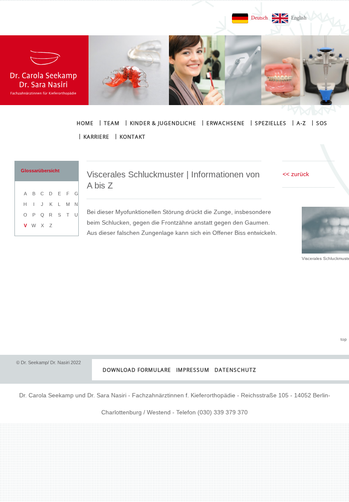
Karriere (93, 136)
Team (109, 123)
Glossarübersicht (40, 170)
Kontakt (130, 136)
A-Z (299, 123)
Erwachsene (223, 123)
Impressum (192, 370)
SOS (319, 123)
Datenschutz (235, 370)
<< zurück (296, 174)
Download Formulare (137, 370)
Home (85, 123)
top (343, 339)
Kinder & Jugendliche (160, 123)
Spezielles (268, 123)
